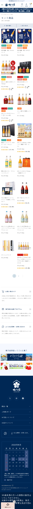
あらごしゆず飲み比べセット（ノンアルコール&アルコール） (24, 228)
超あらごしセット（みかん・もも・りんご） (8, 143)
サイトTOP (3, 14)
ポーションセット (6, 255)
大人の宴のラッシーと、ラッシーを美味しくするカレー (8, 199)
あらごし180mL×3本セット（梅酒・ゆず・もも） (24, 144)
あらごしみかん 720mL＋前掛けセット (24, 172)
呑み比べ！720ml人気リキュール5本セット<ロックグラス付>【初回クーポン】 (24, 260)
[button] (8, 505)
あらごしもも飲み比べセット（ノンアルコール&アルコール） (8, 228)
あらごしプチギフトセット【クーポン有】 (8, 114)
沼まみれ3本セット (22, 82)
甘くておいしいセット (23, 198)
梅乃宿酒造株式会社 (6, 485)
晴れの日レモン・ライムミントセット (8, 172)
